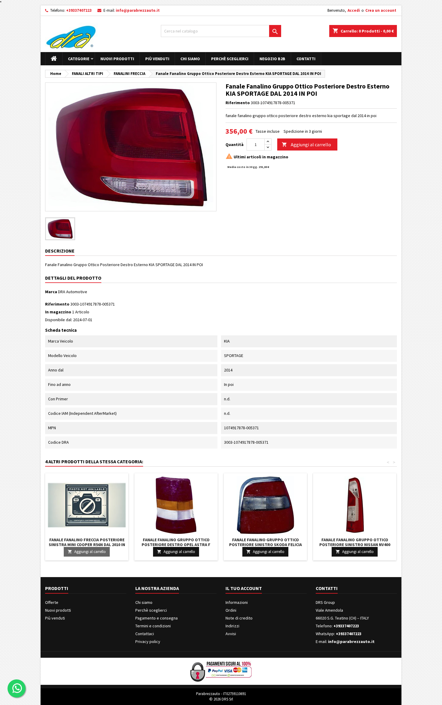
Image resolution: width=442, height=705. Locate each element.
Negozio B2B (272, 58)
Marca (51, 291)
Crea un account (380, 10)
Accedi (354, 10)
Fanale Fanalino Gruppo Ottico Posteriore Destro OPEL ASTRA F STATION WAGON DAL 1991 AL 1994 (176, 544)
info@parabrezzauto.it (138, 10)
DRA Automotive (72, 291)
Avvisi (231, 633)
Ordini (231, 610)
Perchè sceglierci (229, 58)
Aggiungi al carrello (306, 144)
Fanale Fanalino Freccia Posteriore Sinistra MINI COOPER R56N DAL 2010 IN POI (87, 544)
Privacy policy (147, 641)
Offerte (51, 602)
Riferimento (238, 102)
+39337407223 (79, 10)
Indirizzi (232, 626)
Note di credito (239, 618)
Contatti (305, 58)
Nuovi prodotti (117, 58)
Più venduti (157, 58)
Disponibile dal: (58, 319)
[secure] (221, 670)
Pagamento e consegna (156, 618)
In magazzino (58, 312)
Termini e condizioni (153, 626)
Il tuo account (244, 588)
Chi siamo (190, 58)
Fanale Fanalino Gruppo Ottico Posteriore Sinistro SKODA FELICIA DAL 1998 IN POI (265, 544)
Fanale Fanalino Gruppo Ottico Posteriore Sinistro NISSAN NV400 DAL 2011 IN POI (354, 544)
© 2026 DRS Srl (221, 699)
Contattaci (144, 633)
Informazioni (237, 602)
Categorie (78, 58)
